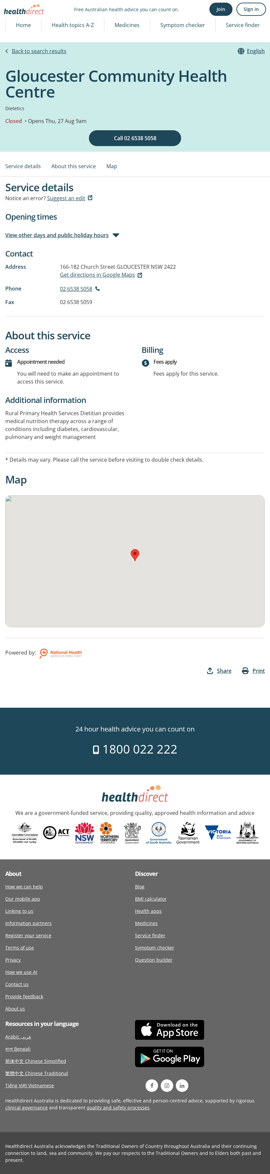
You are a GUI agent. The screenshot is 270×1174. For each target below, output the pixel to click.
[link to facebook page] (152, 1085)
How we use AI (21, 972)
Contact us (17, 984)
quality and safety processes (118, 1107)
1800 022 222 (138, 749)
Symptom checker (182, 25)
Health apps (148, 911)
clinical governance (26, 1107)
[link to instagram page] (167, 1085)
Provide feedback (24, 996)
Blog (140, 886)
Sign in (251, 9)
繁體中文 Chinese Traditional (36, 1073)
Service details (23, 166)
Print (259, 670)
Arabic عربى (18, 1037)
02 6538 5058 (76, 289)
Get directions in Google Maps (97, 274)
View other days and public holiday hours (57, 235)
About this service (73, 166)
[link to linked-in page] (182, 1085)
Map (111, 166)
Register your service (28, 935)
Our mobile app (22, 899)
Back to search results (39, 51)
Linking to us (19, 911)
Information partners (28, 923)
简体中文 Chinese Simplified (35, 1061)
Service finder (243, 25)
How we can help (24, 886)
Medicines (127, 25)
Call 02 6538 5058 (135, 138)
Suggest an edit (66, 198)
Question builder (154, 960)
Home (23, 25)
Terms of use (19, 947)
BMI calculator (151, 899)
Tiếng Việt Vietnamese (29, 1085)
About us (15, 1008)
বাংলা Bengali (18, 1049)
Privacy (13, 960)
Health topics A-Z (73, 25)
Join (221, 9)
